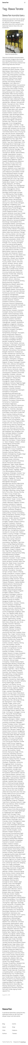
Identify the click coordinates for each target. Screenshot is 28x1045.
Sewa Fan (5, 2)
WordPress (23, 1042)
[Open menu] (25, 2)
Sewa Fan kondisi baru (13, 15)
